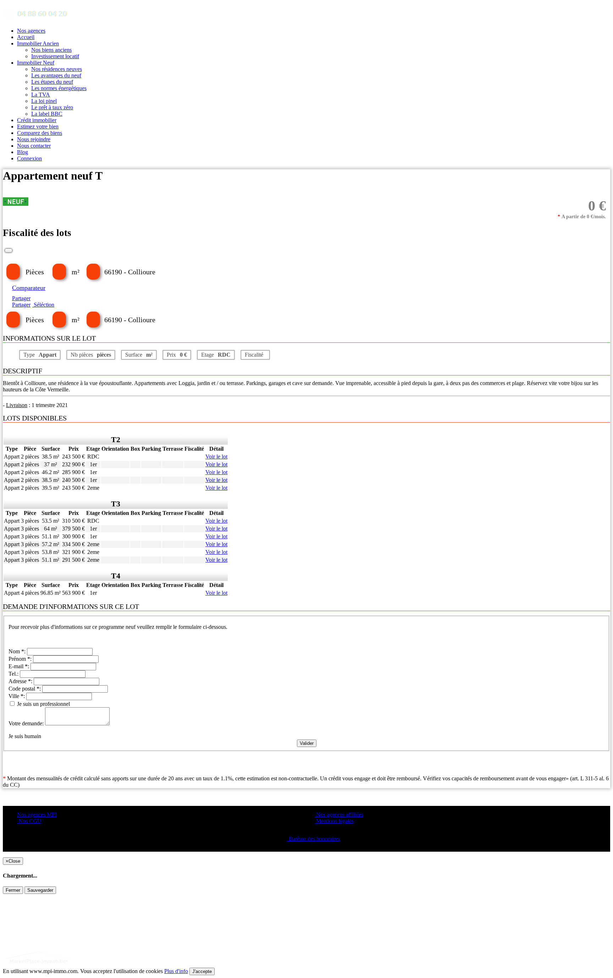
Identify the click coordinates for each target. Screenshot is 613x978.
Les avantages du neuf (56, 75)
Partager (21, 298)
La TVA (40, 95)
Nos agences (31, 31)
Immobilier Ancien (38, 43)
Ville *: (17, 696)
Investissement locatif (55, 56)
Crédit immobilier (36, 120)
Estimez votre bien (38, 126)
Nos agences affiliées (339, 815)
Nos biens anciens (51, 50)
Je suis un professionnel (43, 704)
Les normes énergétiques (59, 88)
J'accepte (202, 971)
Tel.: (14, 674)
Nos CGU (29, 821)
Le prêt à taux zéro (52, 107)
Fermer (13, 890)
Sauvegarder (40, 890)
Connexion (29, 158)
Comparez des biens (39, 133)
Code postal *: (25, 689)
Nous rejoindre (33, 139)
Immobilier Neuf (35, 63)
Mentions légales (334, 821)
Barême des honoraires (313, 839)
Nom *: (18, 651)
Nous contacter (34, 146)
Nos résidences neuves (56, 69)
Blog (22, 152)
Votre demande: (27, 723)
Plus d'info (176, 971)
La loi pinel (44, 101)
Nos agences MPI (37, 815)
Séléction (43, 305)
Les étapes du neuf (52, 82)
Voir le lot (216, 457)
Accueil (25, 37)
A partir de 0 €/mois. (582, 216)
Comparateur (28, 287)
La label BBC (46, 114)
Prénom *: (21, 659)
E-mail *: (20, 666)
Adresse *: (21, 681)
